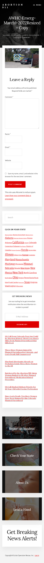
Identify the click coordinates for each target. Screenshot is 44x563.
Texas (27, 282)
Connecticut (9, 246)
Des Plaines (23, 246)
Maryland (10, 259)
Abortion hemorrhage (19, 235)
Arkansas (8, 243)
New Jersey (25, 268)
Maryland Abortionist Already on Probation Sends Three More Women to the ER (21, 363)
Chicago (26, 243)
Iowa (20, 255)
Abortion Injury (29, 234)
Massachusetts (22, 259)
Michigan (10, 263)
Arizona (29, 238)
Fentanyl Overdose (16, 250)
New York (18, 272)
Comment (9, 97)
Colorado (33, 243)
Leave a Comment (22, 37)
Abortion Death (9, 234)
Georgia (30, 250)
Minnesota (19, 264)
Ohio (15, 277)
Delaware (16, 246)
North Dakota (8, 278)
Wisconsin (19, 286)
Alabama (9, 238)
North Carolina (30, 273)
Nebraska (9, 268)
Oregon (21, 278)
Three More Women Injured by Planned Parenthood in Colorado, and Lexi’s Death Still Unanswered (21, 352)
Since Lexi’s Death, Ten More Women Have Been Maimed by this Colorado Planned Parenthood (21, 398)
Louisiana (32, 255)
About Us (22, 483)
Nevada (17, 268)
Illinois (9, 254)
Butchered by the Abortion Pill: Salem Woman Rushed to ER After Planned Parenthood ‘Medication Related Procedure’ (21, 376)
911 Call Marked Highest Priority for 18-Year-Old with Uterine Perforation (21, 388)
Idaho (34, 250)
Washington (10, 286)
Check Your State (22, 456)
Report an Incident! (22, 429)
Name (8, 134)
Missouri (28, 263)
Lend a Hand (22, 510)
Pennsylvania (29, 278)
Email (7, 147)
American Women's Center (20, 238)
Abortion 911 (13, 6)
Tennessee (21, 282)
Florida (24, 250)
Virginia (33, 282)
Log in (37, 555)
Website (8, 160)
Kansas (25, 255)
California (18, 242)
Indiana (16, 255)
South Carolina (13, 282)
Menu (38, 5)
